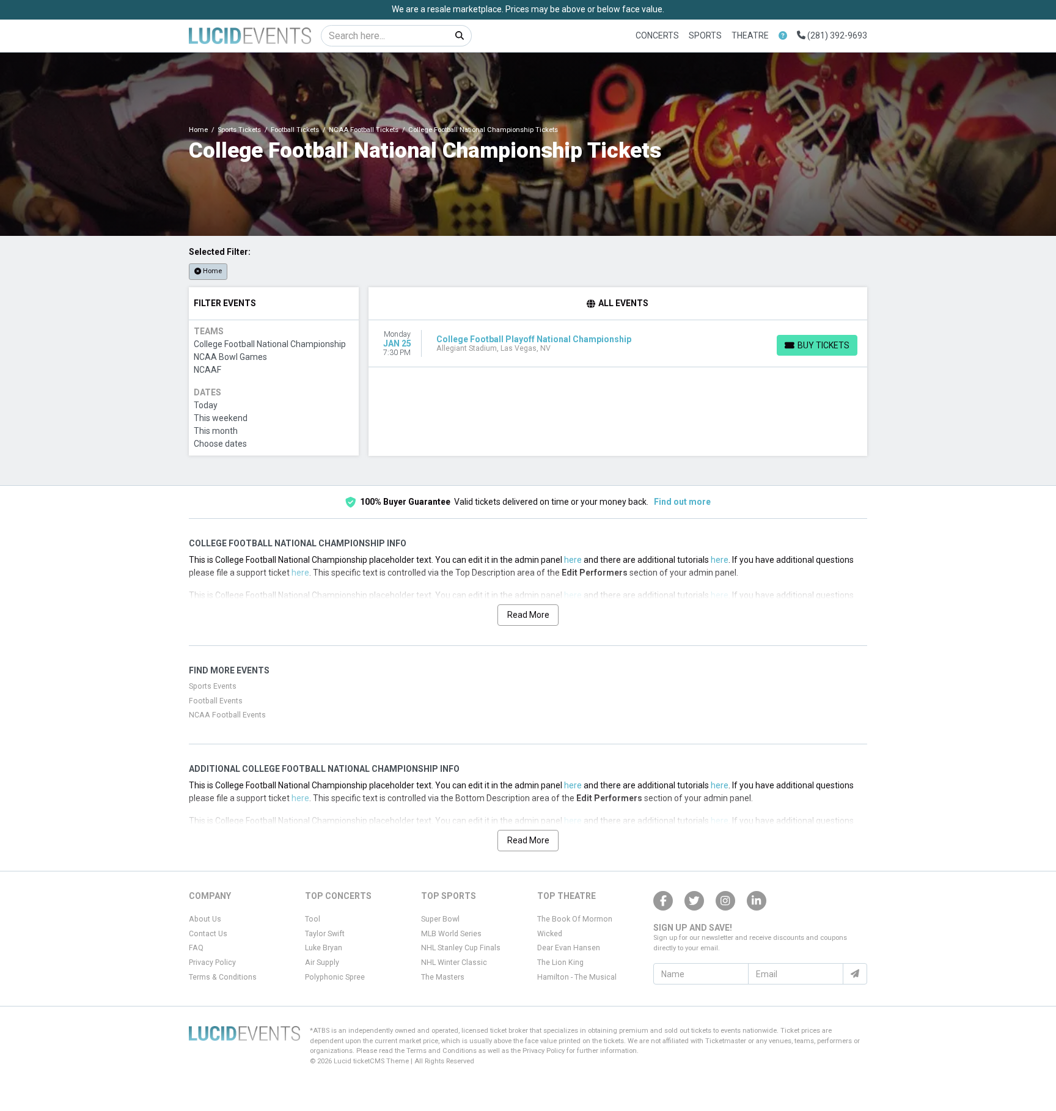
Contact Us (208, 934)
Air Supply (322, 962)
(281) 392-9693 (836, 35)
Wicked (549, 934)
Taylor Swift (325, 934)
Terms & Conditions (223, 977)
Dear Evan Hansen (568, 948)
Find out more (682, 502)
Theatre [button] (750, 35)
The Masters (442, 977)
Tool (312, 919)
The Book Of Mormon (574, 919)
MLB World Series (451, 934)
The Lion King (560, 962)
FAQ (196, 948)
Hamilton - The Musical (577, 977)
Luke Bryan (323, 948)
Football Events (216, 701)
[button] (783, 35)
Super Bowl (440, 919)
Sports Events (213, 686)
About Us (205, 919)
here (573, 560)
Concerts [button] (657, 35)
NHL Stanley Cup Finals (461, 948)
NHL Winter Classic (454, 962)
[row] (618, 343)
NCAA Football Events (227, 715)
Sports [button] (705, 35)
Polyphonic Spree (335, 977)
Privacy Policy (212, 962)
